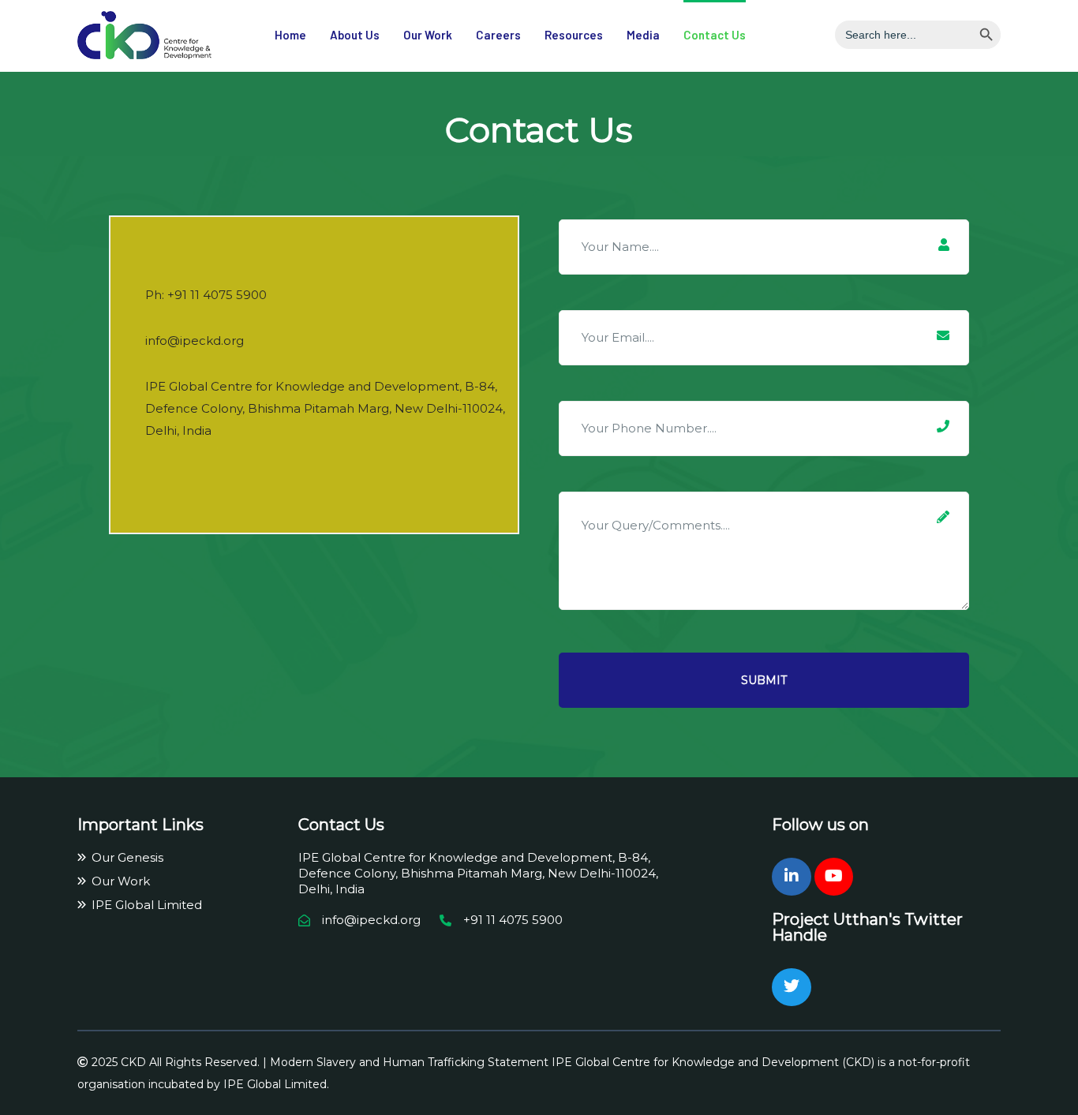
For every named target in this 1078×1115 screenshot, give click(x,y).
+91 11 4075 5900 (217, 294)
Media (643, 35)
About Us (355, 35)
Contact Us (714, 35)
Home (290, 35)
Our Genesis (127, 857)
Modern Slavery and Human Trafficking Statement (409, 1062)
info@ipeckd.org (194, 340)
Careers (498, 35)
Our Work (427, 35)
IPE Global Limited (147, 904)
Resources (574, 35)
